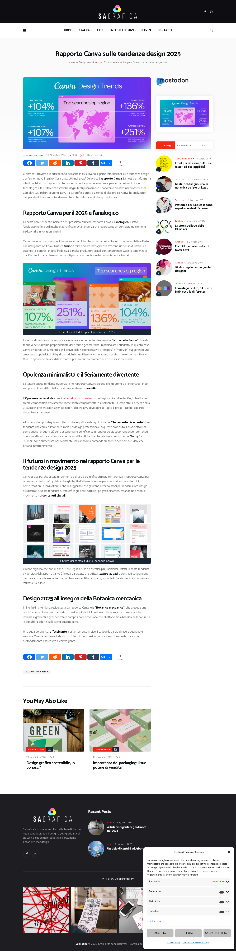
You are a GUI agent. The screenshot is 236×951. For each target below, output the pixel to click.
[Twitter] (42, 163)
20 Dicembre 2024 (56, 155)
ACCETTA (160, 933)
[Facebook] (29, 163)
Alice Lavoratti (94, 155)
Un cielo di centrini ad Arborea (126, 848)
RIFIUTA (188, 933)
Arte (109, 822)
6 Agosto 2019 (195, 200)
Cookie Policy (173, 943)
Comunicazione (111, 62)
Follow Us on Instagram (120, 878)
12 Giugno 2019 (195, 262)
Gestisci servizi (156, 921)
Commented (184, 145)
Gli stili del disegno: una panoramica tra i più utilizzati (192, 186)
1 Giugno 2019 (194, 283)
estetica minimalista (79, 398)
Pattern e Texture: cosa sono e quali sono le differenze (194, 206)
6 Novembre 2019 (196, 221)
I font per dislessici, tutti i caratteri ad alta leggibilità (193, 165)
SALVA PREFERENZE (217, 933)
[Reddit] (55, 163)
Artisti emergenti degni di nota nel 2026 (126, 829)
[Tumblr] (93, 163)
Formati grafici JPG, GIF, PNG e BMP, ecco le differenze (194, 290)
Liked (203, 145)
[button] (229, 852)
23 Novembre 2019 (198, 179)
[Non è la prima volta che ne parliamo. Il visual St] (94, 910)
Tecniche (179, 179)
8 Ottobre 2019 (195, 241)
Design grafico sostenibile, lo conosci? (50, 765)
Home (72, 62)
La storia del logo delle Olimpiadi (189, 227)
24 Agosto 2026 (123, 844)
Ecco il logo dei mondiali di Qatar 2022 (192, 248)
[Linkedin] (68, 163)
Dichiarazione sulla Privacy (195, 943)
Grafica (179, 221)
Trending (165, 145)
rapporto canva (37, 672)
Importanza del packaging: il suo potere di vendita (119, 765)
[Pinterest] (80, 163)
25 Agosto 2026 (123, 822)
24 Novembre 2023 (36, 757)
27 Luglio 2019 (203, 158)
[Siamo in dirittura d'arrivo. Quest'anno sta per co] (142, 910)
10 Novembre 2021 (102, 757)
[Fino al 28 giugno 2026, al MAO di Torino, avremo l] (46, 910)
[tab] (165, 145)
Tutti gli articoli (86, 63)
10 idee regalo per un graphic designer (193, 269)
